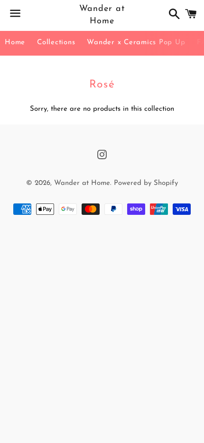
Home (15, 42)
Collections (56, 42)
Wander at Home (101, 15)
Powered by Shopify (146, 183)
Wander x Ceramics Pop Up (136, 42)
